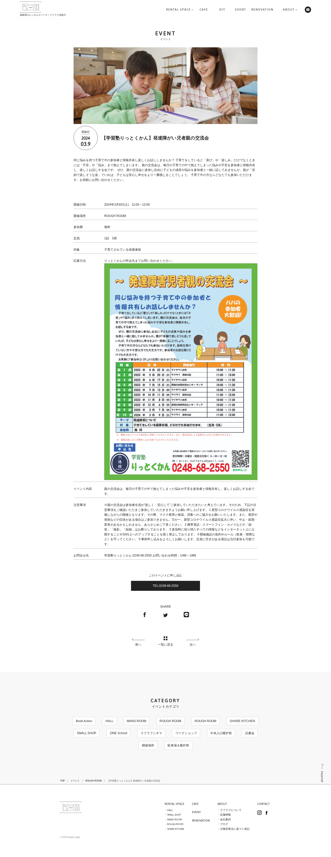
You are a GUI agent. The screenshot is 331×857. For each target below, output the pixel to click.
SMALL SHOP (86, 733)
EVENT (196, 812)
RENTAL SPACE (174, 804)
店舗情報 (225, 815)
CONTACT (263, 804)
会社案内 (225, 819)
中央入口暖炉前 (221, 733)
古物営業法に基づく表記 (235, 829)
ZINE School (118, 733)
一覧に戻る (165, 644)
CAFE (195, 804)
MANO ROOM (136, 721)
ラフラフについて (231, 810)
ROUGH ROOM (170, 721)
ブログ (224, 824)
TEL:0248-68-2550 (165, 585)
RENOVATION (201, 820)
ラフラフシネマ (151, 733)
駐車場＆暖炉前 (178, 745)
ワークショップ (186, 733)
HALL (109, 721)
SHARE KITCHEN (242, 721)
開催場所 (148, 745)
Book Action (84, 721)
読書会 (249, 733)
